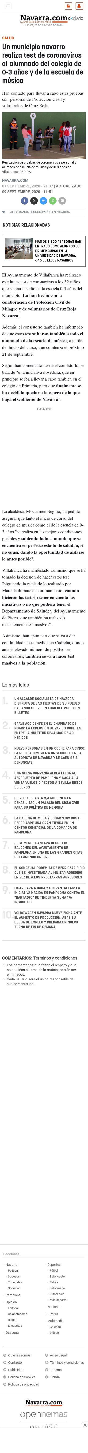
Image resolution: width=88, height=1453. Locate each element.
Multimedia (55, 1321)
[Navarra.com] (43, 18)
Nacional (53, 1307)
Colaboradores (17, 1314)
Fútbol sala (57, 1294)
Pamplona (13, 1295)
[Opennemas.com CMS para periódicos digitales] (43, 1419)
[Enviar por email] (62, 200)
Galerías (55, 1327)
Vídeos (54, 1332)
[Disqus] (43, 1054)
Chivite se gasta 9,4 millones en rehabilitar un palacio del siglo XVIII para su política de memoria (46, 802)
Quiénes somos (19, 1355)
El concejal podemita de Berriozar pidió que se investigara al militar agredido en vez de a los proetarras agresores (49, 872)
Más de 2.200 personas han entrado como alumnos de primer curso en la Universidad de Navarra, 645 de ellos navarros (58, 251)
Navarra (12, 1265)
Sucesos (14, 1276)
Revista (52, 1314)
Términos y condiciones (55, 958)
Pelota (54, 1282)
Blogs (11, 1320)
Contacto (15, 1363)
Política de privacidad (23, 1384)
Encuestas (15, 1325)
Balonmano (57, 1288)
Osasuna (12, 1333)
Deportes (54, 1265)
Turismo (56, 1370)
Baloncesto (57, 1276)
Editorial (13, 1308)
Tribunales (15, 1282)
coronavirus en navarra (50, 212)
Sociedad (14, 1288)
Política (13, 1270)
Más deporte (58, 1300)
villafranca (19, 212)
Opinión (11, 1302)
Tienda (55, 1377)
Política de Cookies (21, 1377)
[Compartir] (24, 200)
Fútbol (54, 1270)
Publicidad (15, 1370)
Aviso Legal (58, 1355)
